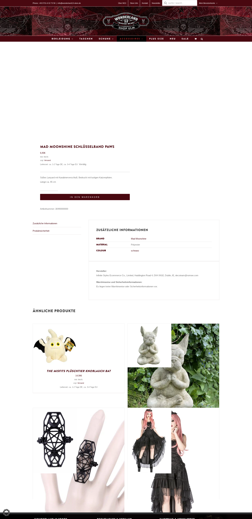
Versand (47, 160)
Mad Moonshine (138, 238)
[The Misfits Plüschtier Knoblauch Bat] (55, 326)
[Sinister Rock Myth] (149, 410)
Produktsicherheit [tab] (41, 231)
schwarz (135, 250)
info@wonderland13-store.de (69, 3)
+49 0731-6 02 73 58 (47, 3)
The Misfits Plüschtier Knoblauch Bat (79, 371)
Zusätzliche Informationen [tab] (45, 223)
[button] (6, 512)
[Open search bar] (201, 39)
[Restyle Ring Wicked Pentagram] (55, 410)
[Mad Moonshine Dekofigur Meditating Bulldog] (149, 326)
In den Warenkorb (85, 197)
